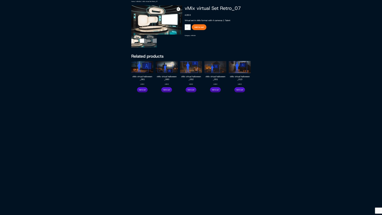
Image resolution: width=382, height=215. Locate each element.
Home (133, 1)
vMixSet (138, 1)
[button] (178, 9)
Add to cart (199, 27)
